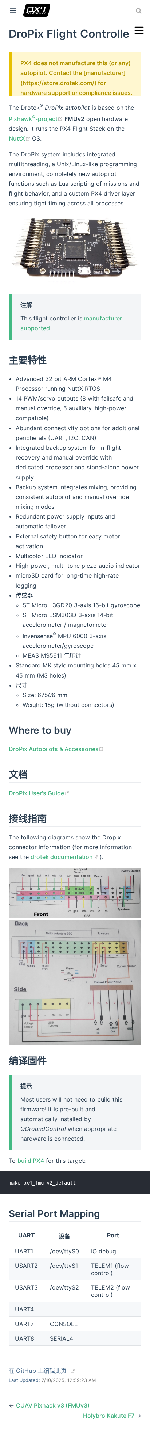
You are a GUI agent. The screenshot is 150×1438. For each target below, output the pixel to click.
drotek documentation (65, 856)
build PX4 (30, 1160)
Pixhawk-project (36, 118)
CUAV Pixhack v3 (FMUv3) (53, 1405)
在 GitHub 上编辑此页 (38, 1370)
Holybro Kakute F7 (109, 1415)
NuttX (20, 138)
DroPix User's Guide (39, 793)
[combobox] (139, 11)
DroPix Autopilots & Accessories (56, 748)
